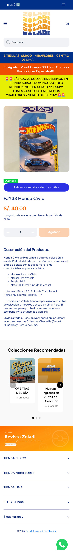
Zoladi (29, 531)
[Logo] (36, 23)
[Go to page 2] (36, 418)
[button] (36, 187)
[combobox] (36, 42)
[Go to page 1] (33, 418)
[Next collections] (60, 385)
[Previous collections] (13, 385)
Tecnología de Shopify (44, 531)
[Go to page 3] (40, 418)
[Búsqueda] (7, 42)
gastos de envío (18, 215)
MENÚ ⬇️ (13, 4)
